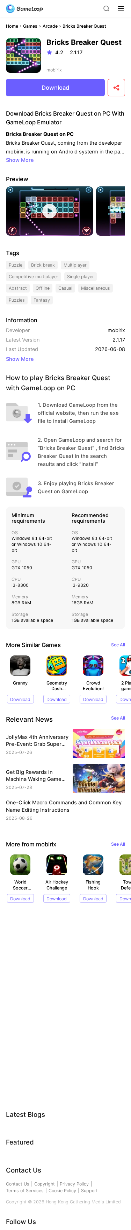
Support (89, 1190)
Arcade (50, 26)
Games (30, 26)
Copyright (44, 1184)
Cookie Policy (62, 1190)
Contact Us (17, 1184)
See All (118, 644)
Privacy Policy (74, 1184)
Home (12, 26)
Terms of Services (25, 1190)
